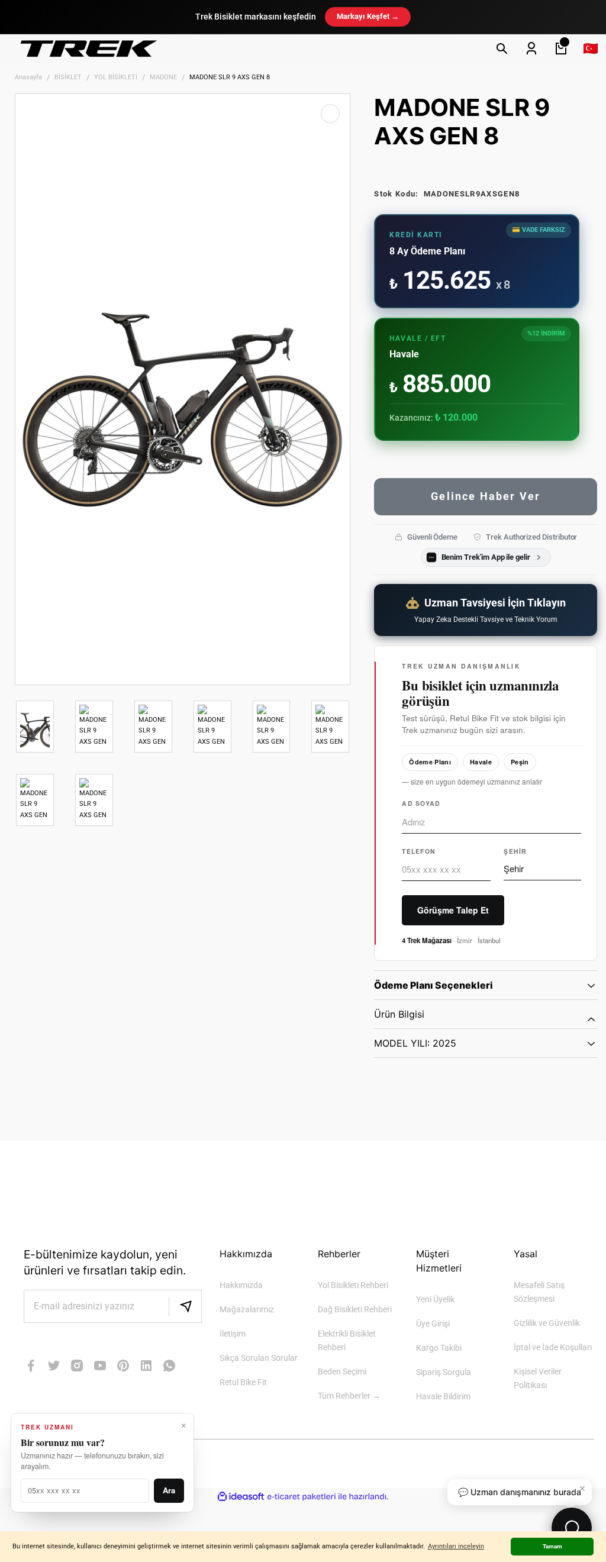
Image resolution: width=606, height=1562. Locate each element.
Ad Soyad (421, 803)
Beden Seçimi (342, 1372)
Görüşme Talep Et (453, 910)
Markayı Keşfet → (368, 16)
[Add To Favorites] (330, 113)
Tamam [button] (552, 1546)
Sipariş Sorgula (443, 1372)
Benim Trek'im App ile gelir (485, 557)
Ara (169, 1490)
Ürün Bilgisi (399, 1014)
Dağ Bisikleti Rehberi (355, 1310)
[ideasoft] (241, 1496)
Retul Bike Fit (243, 1382)
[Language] (590, 48)
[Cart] (561, 48)
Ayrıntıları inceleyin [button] (456, 1546)
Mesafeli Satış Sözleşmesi (539, 1292)
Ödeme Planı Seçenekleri (433, 985)
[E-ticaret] (301, 1497)
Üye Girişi (433, 1324)
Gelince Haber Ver (485, 496)
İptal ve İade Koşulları (553, 1347)
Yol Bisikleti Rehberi (353, 1285)
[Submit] (185, 1306)
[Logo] (89, 48)
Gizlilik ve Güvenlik (547, 1323)
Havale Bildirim (443, 1397)
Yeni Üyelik (435, 1300)
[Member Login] (531, 48)
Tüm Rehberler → (349, 1396)
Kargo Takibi (439, 1348)
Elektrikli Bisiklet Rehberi (347, 1341)
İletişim (233, 1334)
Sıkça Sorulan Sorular (259, 1358)
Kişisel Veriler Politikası (538, 1378)
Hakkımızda (241, 1285)
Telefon (419, 851)
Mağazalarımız (247, 1310)
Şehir (515, 851)
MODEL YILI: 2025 (415, 1043)
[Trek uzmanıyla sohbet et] (572, 1528)
